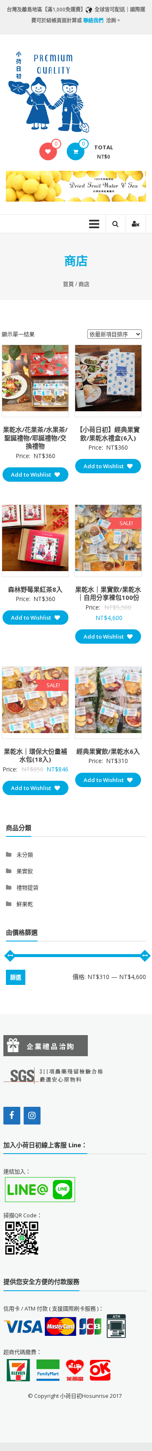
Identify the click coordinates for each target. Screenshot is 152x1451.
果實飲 (24, 871)
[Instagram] (32, 1116)
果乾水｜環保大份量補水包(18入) (35, 755)
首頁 (68, 284)
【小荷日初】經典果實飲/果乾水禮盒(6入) (108, 433)
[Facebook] (11, 1116)
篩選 (15, 977)
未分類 (24, 854)
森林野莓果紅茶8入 (35, 589)
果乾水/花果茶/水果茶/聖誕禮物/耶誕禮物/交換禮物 (35, 437)
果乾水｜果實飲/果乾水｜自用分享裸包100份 (108, 593)
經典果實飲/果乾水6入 (108, 751)
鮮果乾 (24, 904)
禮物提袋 (27, 887)
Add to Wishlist (31, 474)
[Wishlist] (48, 151)
